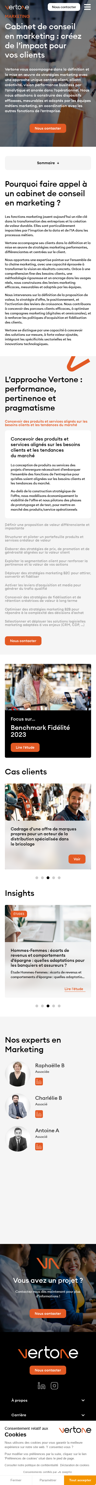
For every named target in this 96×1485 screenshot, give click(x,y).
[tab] (48, 423)
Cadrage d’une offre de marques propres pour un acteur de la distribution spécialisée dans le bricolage (43, 836)
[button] (36, 877)
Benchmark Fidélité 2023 (40, 731)
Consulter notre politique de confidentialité (31, 1465)
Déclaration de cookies (74, 1465)
